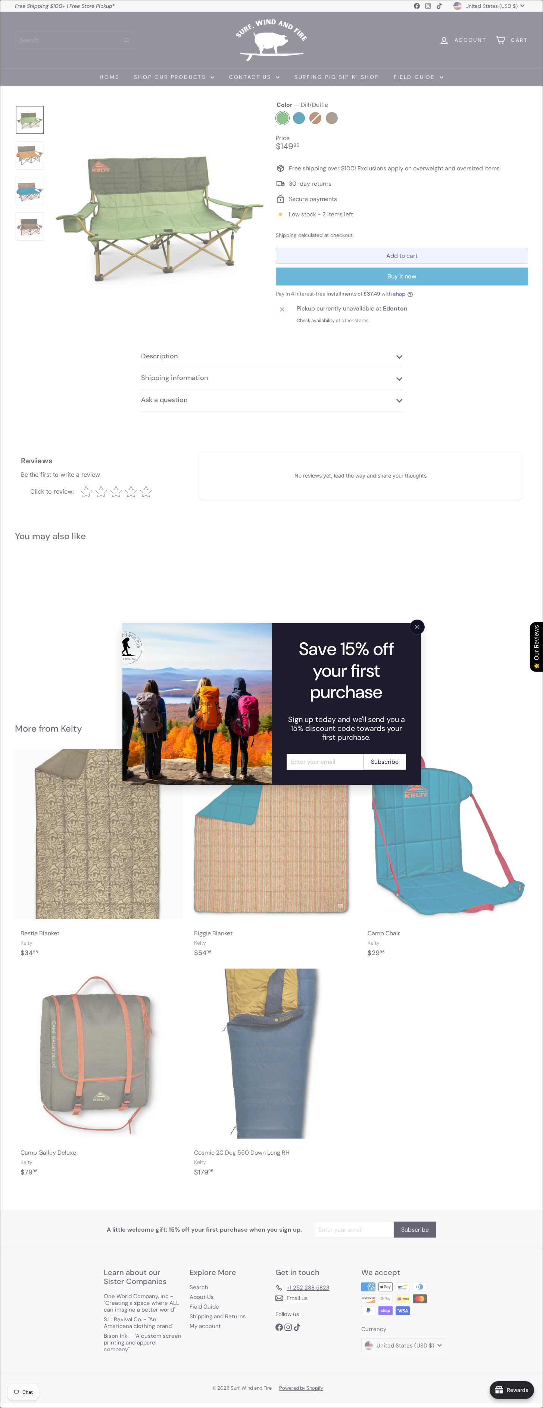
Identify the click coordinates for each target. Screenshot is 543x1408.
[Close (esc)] (417, 627)
